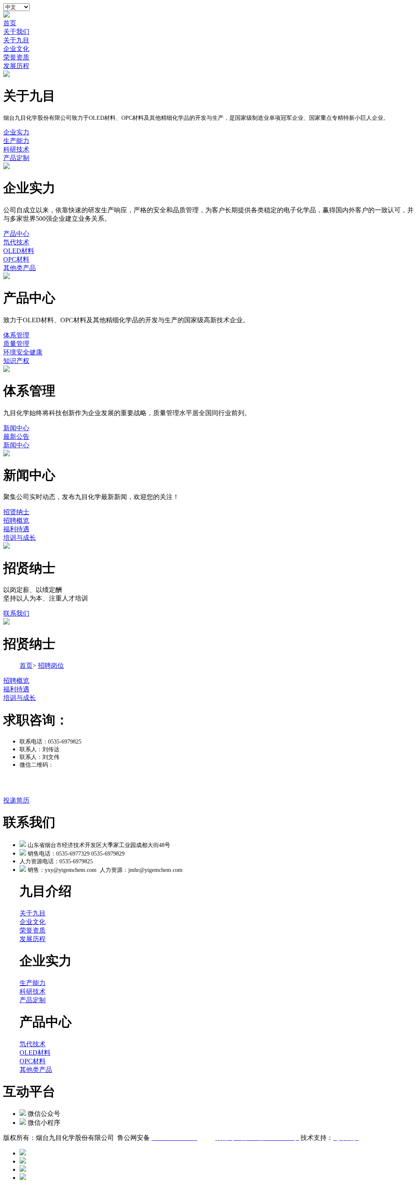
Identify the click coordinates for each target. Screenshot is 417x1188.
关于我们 (16, 31)
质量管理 (16, 343)
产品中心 (16, 233)
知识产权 (16, 360)
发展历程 (16, 65)
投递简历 (16, 800)
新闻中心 (16, 428)
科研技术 (16, 149)
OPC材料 (16, 259)
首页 (9, 23)
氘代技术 (16, 242)
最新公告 (16, 436)
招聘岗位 (51, 665)
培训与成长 (19, 537)
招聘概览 (16, 520)
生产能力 (16, 140)
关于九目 (16, 40)
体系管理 (16, 335)
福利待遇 (16, 529)
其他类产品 (19, 267)
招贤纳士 (16, 511)
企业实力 (16, 132)
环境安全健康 (22, 352)
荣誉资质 (16, 57)
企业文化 (16, 48)
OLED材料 (18, 250)
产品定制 (16, 157)
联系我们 (16, 613)
